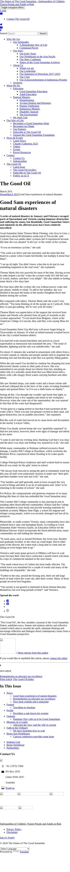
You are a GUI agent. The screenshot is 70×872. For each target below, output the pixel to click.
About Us (18, 65)
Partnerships (13, 747)
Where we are (27, 68)
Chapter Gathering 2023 (25, 143)
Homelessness (27, 100)
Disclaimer (12, 832)
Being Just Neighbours (18, 733)
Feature (10, 704)
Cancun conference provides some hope (33, 736)
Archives (17, 82)
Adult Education (28, 94)
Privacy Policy (14, 829)
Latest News (19, 140)
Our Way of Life (15, 120)
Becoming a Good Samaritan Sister (31, 123)
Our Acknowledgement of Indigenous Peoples (43, 79)
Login (3, 10)
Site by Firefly (7, 837)
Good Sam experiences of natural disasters (34, 696)
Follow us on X (21, 175)
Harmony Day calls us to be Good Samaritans (36, 719)
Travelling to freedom (24, 707)
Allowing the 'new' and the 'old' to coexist (34, 725)
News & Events (15, 138)
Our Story (18, 50)
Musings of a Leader (17, 722)
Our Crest (25, 77)
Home (3, 194)
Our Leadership (28, 71)
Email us (10, 788)
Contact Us (19, 158)
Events (16, 149)
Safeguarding (20, 161)
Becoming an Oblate (23, 126)
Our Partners (19, 129)
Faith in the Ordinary (17, 727)
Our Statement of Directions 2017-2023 (40, 74)
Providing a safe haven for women (30, 713)
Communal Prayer (29, 47)
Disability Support (29, 111)
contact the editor (58, 658)
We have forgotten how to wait (29, 730)
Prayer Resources (22, 152)
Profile (10, 710)
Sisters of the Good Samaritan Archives (40, 62)
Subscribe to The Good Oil (27, 132)
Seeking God (13, 742)
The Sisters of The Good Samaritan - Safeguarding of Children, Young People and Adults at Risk (32, 3)
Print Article (6, 679)
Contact (18, 19)
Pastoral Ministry (21, 97)
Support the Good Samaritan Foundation (34, 135)
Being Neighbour (15, 745)
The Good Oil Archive (24, 169)
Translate (24, 851)
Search (3, 33)
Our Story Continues (30, 59)
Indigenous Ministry (30, 108)
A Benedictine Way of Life (33, 45)
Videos (16, 146)
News (10, 693)
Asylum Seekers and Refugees (35, 103)
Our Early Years (28, 53)
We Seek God (20, 117)
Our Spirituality (21, 42)
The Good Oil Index (23, 679)
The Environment (29, 114)
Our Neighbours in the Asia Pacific (38, 56)
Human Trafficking (29, 106)
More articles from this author (32, 652)
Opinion (11, 716)
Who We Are (13, 39)
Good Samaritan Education (33, 91)
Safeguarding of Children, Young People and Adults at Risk (30, 823)
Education (18, 88)
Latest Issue (19, 167)
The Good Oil (14, 164)
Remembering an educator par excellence (21, 676)
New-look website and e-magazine (31, 701)
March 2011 (12, 194)
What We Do (13, 85)
